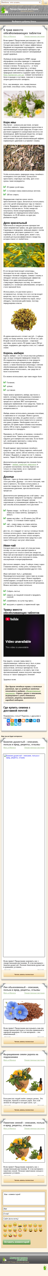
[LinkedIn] (27, 720)
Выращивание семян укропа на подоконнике (20, 1055)
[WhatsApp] (12, 723)
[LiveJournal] (30, 720)
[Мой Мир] (15, 720)
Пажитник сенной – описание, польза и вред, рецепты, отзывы (23, 1124)
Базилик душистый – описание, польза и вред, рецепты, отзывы (21, 743)
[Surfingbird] (34, 720)
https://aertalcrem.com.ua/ (13, 75)
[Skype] (15, 723)
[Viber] (8, 723)
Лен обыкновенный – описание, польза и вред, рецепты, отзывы (21, 988)
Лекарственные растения (34, 36)
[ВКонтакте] (8, 720)
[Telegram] (19, 723)
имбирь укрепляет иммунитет (24, 464)
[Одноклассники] (12, 720)
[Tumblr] (38, 720)
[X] (19, 720)
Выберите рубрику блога (24, 21)
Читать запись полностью (24, 974)
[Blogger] (23, 720)
